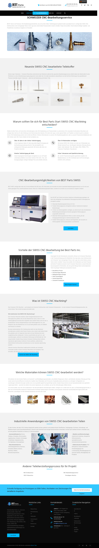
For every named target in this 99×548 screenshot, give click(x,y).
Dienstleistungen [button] (31, 13)
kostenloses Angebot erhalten (75, 189)
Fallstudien (33, 516)
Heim (22, 13)
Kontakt (59, 13)
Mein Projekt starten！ (71, 285)
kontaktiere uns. (35, 137)
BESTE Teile (10, 24)
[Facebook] (82, 5)
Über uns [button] (51, 13)
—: (14, 434)
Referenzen (33, 524)
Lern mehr (70, 228)
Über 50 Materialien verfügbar (67, 141)
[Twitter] (85, 5)
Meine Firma (34, 509)
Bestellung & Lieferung (77, 517)
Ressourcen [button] (42, 13)
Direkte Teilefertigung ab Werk (24, 153)
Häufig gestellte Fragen (76, 530)
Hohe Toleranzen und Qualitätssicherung (70, 153)
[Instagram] (91, 5)
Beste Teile (34, 545)
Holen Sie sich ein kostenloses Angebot (82, 490)
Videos (76, 514)
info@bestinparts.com (72, 6)
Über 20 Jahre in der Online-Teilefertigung (27, 141)
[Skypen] (88, 5)
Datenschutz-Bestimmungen (77, 523)
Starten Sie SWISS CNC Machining (28, 355)
